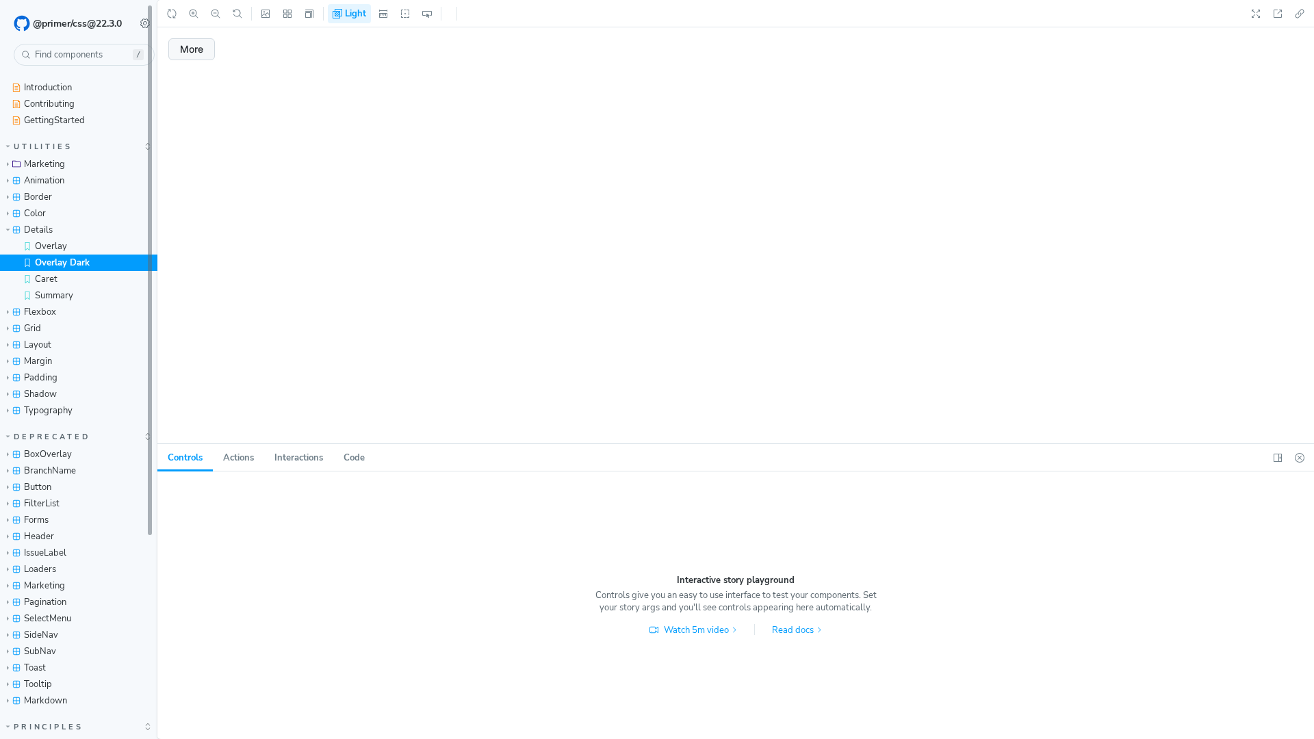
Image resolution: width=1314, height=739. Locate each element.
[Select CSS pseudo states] (427, 13)
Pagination (45, 602)
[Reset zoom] (237, 13)
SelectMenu (47, 618)
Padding (40, 378)
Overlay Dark (62, 263)
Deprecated (52, 437)
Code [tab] (354, 458)
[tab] (185, 457)
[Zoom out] (215, 13)
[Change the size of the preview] (309, 13)
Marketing (44, 164)
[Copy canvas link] (1299, 13)
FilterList (42, 503)
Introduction (48, 87)
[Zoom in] (193, 13)
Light (354, 14)
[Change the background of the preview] (265, 13)
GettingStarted (54, 120)
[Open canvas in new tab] (1277, 13)
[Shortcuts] (145, 23)
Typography (48, 410)
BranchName (50, 471)
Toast (35, 668)
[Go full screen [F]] (1255, 13)
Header (39, 536)
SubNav (40, 651)
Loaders (40, 569)
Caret (46, 279)
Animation (44, 180)
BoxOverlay (48, 454)
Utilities (43, 147)
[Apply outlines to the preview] (405, 13)
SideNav (41, 635)
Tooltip (38, 684)
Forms (36, 520)
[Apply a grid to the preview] (287, 13)
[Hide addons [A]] (1299, 457)
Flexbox (40, 312)
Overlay (51, 246)
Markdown (45, 701)
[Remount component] (171, 13)
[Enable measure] (383, 13)
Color (35, 213)
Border (38, 197)
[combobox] (84, 55)
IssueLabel (45, 553)
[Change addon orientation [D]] (1277, 457)
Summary (54, 295)
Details (38, 230)
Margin (38, 361)
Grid (32, 328)
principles (48, 727)
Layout (37, 345)
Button (37, 487)
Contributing (49, 104)
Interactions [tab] (298, 458)
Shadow (40, 394)
